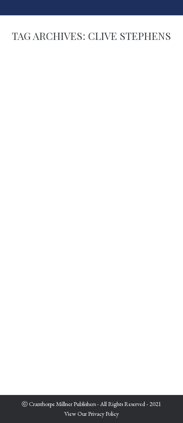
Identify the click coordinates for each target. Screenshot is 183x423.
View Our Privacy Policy (91, 413)
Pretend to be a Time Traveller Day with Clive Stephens (90, 270)
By (60, 292)
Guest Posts (31, 292)
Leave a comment (39, 301)
